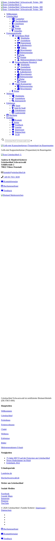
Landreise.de (6, 473)
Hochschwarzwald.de (10, 478)
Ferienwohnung (7, 425)
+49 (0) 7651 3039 (11, 177)
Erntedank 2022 (13, 463)
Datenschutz (6, 510)
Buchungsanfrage (10, 186)
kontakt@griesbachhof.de (14, 172)
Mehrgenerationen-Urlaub (12, 447)
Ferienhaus (5, 420)
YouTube (5, 503)
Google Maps (7, 496)
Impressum (40, 508)
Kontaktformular (10, 181)
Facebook (5, 494)
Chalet (4, 429)
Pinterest (4, 501)
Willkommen (6, 411)
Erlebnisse (5, 438)
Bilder (3, 443)
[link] (31, 141)
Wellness (5, 434)
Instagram (5, 498)
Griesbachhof (6, 415)
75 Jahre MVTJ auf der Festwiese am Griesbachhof (28, 458)
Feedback (7, 190)
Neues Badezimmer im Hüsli (18, 460)
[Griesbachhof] (22, 6)
